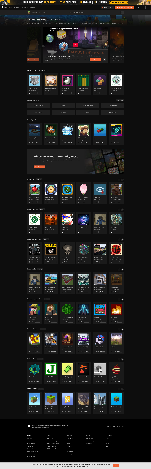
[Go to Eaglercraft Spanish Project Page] (34, 253)
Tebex (107, 443)
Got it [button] (115, 465)
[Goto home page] (7, 7)
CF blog (68, 443)
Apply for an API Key (52, 446)
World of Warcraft (31, 443)
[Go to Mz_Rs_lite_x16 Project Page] (116, 253)
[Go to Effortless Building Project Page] (116, 84)
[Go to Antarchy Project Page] (100, 134)
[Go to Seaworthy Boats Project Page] (34, 134)
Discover (35, 12)
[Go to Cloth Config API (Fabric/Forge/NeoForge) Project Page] (67, 373)
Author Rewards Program (53, 443)
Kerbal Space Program (32, 451)
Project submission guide (53, 441)
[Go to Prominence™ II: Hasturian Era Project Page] (67, 343)
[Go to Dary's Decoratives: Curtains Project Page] (83, 84)
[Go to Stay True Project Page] (100, 313)
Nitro (107, 446)
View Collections (39, 167)
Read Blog (100, 59)
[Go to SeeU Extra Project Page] (100, 193)
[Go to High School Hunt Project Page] (51, 283)
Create (24, 7)
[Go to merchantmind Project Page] (51, 193)
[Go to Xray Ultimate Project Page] (83, 313)
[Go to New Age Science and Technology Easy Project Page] (83, 223)
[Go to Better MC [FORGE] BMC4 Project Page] (83, 343)
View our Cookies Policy (82, 466)
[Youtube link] (114, 426)
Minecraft (29, 441)
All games (29, 438)
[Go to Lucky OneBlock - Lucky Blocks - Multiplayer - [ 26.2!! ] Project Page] (67, 403)
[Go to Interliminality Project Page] (116, 283)
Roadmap (69, 448)
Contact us (89, 443)
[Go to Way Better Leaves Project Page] (67, 193)
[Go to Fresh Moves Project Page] (51, 313)
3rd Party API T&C (51, 448)
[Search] (122, 12)
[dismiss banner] (148, 2)
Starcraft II (30, 448)
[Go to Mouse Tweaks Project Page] (100, 373)
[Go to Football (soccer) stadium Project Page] (67, 283)
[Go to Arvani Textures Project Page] (100, 253)
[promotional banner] (75, 2)
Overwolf (108, 438)
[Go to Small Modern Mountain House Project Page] (100, 283)
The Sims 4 (30, 446)
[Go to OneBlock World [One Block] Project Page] (116, 403)
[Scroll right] (122, 180)
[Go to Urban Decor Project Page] (67, 84)
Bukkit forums (70, 451)
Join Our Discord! (71, 438)
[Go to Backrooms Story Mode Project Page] (100, 223)
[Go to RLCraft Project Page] (116, 343)
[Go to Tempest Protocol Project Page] (67, 134)
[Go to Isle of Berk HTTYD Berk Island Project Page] (83, 403)
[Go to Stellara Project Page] (116, 134)
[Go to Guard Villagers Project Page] (116, 193)
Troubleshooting (90, 441)
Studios (32, 7)
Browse (16, 7)
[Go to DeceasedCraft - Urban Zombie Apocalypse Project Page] (51, 343)
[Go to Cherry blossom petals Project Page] (83, 193)
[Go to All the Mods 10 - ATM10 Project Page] (34, 343)
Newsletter (69, 446)
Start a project (50, 438)
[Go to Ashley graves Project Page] (67, 253)
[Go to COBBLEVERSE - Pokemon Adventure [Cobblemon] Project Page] (100, 343)
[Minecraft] (29, 12)
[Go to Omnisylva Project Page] (116, 223)
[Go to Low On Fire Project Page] (116, 313)
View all (39, 179)
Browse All (42, 12)
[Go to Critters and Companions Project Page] (83, 134)
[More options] (147, 7)
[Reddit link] (123, 426)
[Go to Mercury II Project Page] (51, 223)
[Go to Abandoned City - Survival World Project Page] (83, 283)
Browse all (120, 100)
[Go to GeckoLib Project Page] (34, 373)
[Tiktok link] (111, 426)
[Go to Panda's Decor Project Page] (34, 84)
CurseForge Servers (71, 454)
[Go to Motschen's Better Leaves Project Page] (67, 313)
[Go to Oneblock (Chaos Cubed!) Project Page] (34, 403)
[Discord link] (117, 426)
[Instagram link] (108, 426)
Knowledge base (90, 438)
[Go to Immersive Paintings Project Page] (51, 84)
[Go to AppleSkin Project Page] (116, 373)
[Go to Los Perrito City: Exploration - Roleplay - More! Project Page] (100, 403)
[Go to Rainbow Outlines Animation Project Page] (83, 253)
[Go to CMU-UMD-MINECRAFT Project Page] (67, 223)
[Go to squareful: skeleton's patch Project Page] (51, 253)
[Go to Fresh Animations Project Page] (34, 313)
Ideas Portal (69, 441)
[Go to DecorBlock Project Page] (100, 84)
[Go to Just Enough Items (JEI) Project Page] (51, 373)
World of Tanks (31, 456)
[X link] (120, 426)
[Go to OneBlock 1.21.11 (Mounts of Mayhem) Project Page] (51, 403)
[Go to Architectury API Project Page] (83, 373)
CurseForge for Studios (111, 441)
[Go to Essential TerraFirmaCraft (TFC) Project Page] (34, 223)
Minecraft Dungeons (32, 454)
